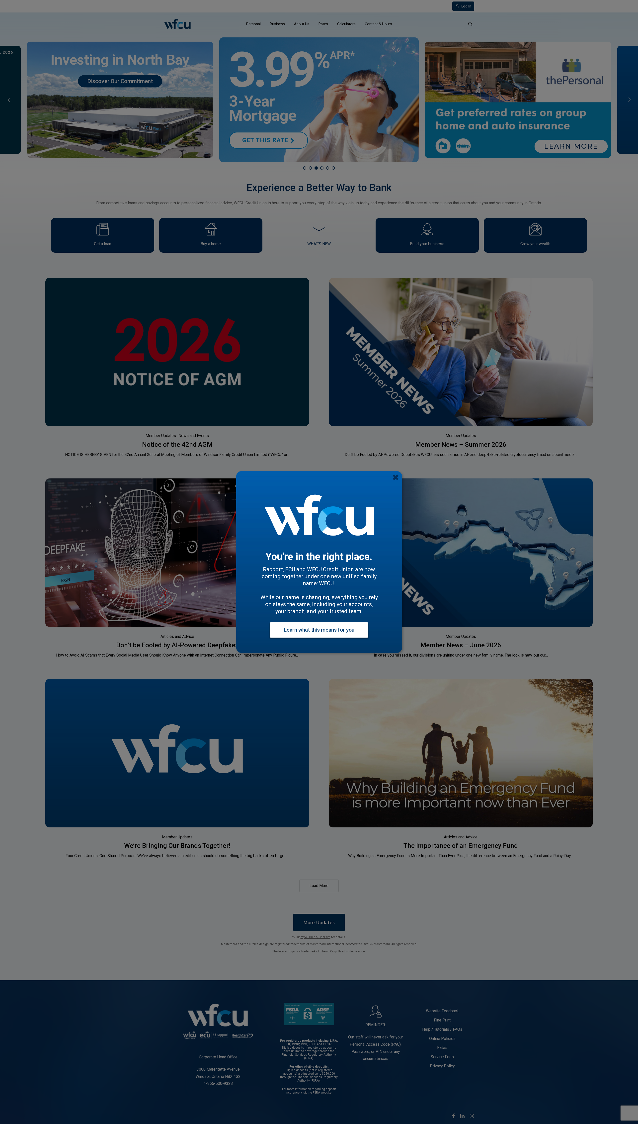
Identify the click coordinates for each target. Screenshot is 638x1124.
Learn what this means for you (319, 630)
